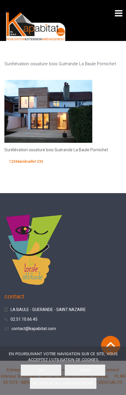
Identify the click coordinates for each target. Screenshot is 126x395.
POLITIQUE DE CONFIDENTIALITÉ (63, 383)
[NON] (119, 371)
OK (41, 370)
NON (85, 370)
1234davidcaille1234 (26, 161)
